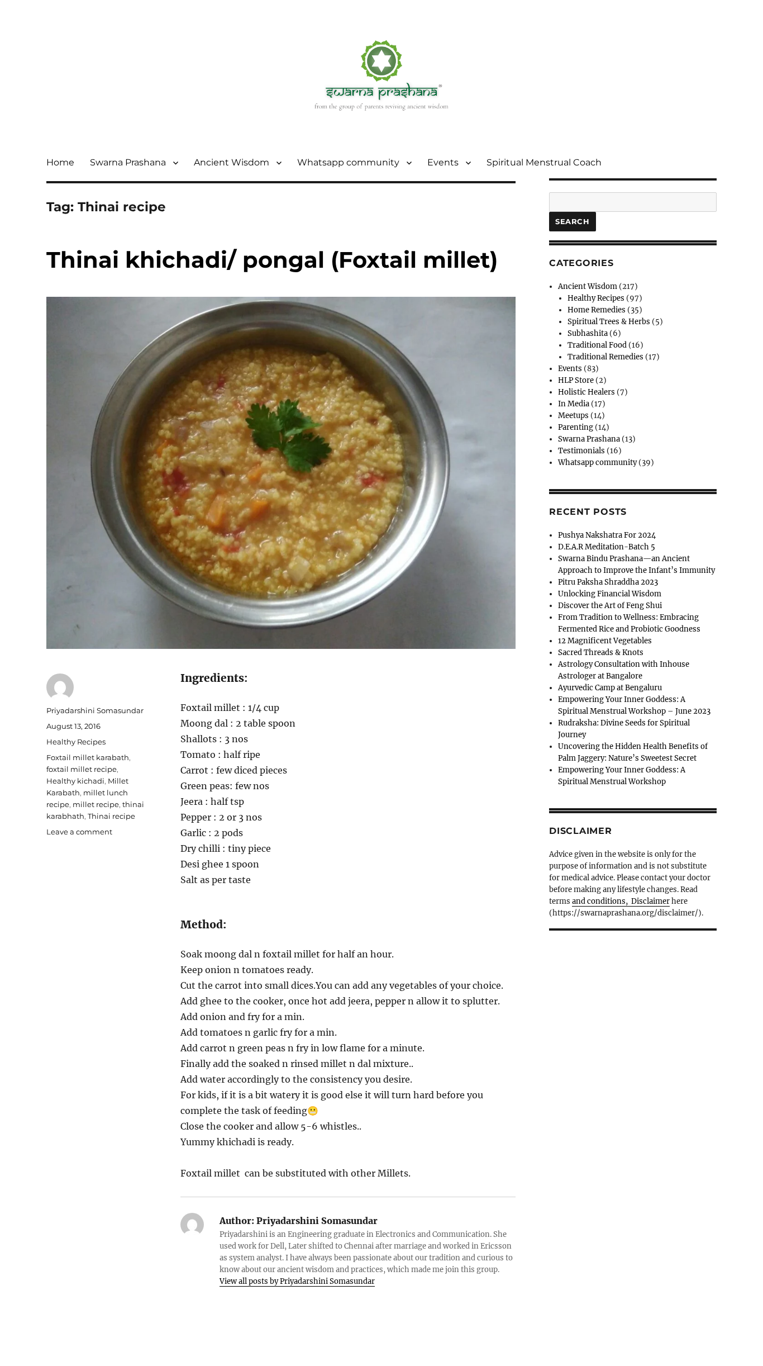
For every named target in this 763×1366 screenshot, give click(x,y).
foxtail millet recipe (81, 769)
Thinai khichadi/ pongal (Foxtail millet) (272, 259)
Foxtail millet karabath (87, 757)
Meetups (573, 415)
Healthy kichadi (75, 780)
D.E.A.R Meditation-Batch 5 (606, 547)
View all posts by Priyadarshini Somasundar (297, 1281)
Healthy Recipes (76, 741)
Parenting (575, 427)
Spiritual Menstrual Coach (544, 162)
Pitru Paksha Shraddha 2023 (608, 582)
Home (60, 162)
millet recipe (96, 804)
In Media (573, 404)
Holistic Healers (586, 392)
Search (572, 221)
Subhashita (588, 333)
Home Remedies (597, 310)
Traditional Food (597, 345)
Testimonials (581, 451)
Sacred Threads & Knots (600, 652)
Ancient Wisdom (231, 162)
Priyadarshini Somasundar (95, 710)
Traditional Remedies (605, 357)
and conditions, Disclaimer (621, 901)
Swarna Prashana (128, 162)
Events (443, 162)
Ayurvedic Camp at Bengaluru (610, 688)
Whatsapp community (348, 162)
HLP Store (576, 380)
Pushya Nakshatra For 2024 (607, 535)
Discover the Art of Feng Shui (610, 605)
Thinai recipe (111, 816)
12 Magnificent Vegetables (605, 641)
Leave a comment (79, 831)
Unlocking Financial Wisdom (609, 594)
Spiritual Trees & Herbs (609, 321)
